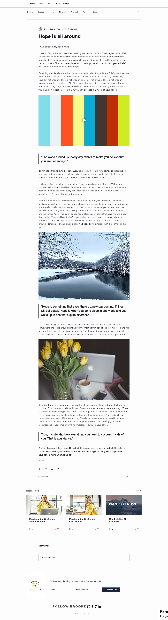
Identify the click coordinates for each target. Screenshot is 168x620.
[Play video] (84, 120)
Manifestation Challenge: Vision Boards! (42, 520)
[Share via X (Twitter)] (46, 469)
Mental (51, 12)
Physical (62, 12)
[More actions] (128, 28)
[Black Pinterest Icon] (96, 606)
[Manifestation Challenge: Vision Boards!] (44, 505)
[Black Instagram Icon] (88, 606)
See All (139, 490)
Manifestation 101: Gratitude (118, 520)
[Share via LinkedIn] (52, 469)
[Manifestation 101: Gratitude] (124, 505)
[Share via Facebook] (39, 469)
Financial (74, 12)
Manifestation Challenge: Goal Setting (82, 520)
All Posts (29, 12)
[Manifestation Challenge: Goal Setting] (84, 505)
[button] (138, 12)
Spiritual (41, 12)
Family (85, 12)
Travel (95, 12)
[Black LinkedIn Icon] (99, 606)
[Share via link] (58, 469)
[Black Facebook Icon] (92, 606)
